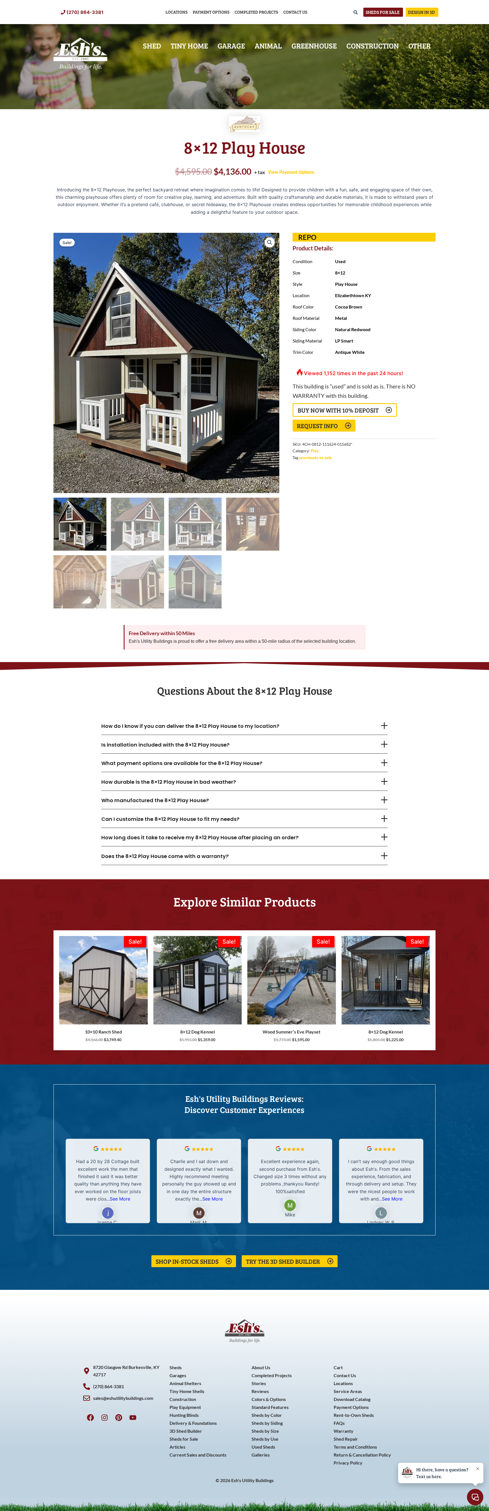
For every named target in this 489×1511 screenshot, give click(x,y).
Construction (372, 45)
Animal (268, 45)
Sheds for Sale (184, 1439)
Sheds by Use (265, 1439)
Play (315, 450)
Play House (346, 284)
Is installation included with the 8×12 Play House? (165, 744)
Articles (177, 1446)
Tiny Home (189, 45)
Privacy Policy (348, 1462)
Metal (341, 318)
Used (340, 261)
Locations (177, 12)
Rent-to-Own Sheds (354, 1415)
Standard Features (270, 1407)
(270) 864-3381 (85, 12)
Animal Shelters (185, 1383)
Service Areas (348, 1391)
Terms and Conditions (355, 1446)
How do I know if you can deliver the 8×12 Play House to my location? (190, 726)
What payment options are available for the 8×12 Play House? (181, 763)
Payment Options (211, 12)
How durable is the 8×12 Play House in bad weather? (168, 781)
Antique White (350, 352)
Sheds (176, 1367)
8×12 (340, 272)
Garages (178, 1375)
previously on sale (315, 457)
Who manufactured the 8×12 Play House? (155, 800)
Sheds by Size (265, 1431)
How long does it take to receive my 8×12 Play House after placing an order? (200, 837)
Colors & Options (269, 1399)
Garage (231, 45)
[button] (270, 242)
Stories (259, 1383)
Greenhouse (314, 45)
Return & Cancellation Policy (362, 1454)
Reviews (260, 1391)
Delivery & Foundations (193, 1423)
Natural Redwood (352, 329)
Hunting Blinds (184, 1415)
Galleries (261, 1454)
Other (419, 45)
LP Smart (344, 340)
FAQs (339, 1423)
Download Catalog (352, 1399)
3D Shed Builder (186, 1431)
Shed (152, 45)
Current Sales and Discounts (198, 1454)
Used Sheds (263, 1446)
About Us (261, 1367)
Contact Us (295, 12)
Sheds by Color (267, 1415)
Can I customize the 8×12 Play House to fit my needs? (170, 819)
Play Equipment (185, 1407)
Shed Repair (346, 1439)
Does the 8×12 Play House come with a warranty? (165, 856)
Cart (338, 1367)
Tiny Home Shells (187, 1391)
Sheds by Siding (267, 1423)
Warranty (343, 1431)
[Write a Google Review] (95, 1149)
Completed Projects (256, 12)
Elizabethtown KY (353, 295)
